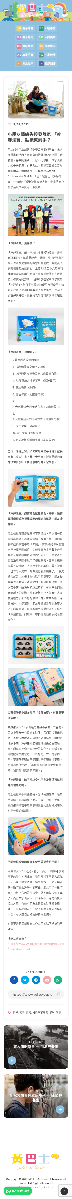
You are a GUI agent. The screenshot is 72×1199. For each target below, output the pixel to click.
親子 (22, 1012)
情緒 (15, 1012)
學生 (52, 1012)
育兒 (28, 1012)
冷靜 (58, 1012)
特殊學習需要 (40, 1012)
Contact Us (46, 1187)
